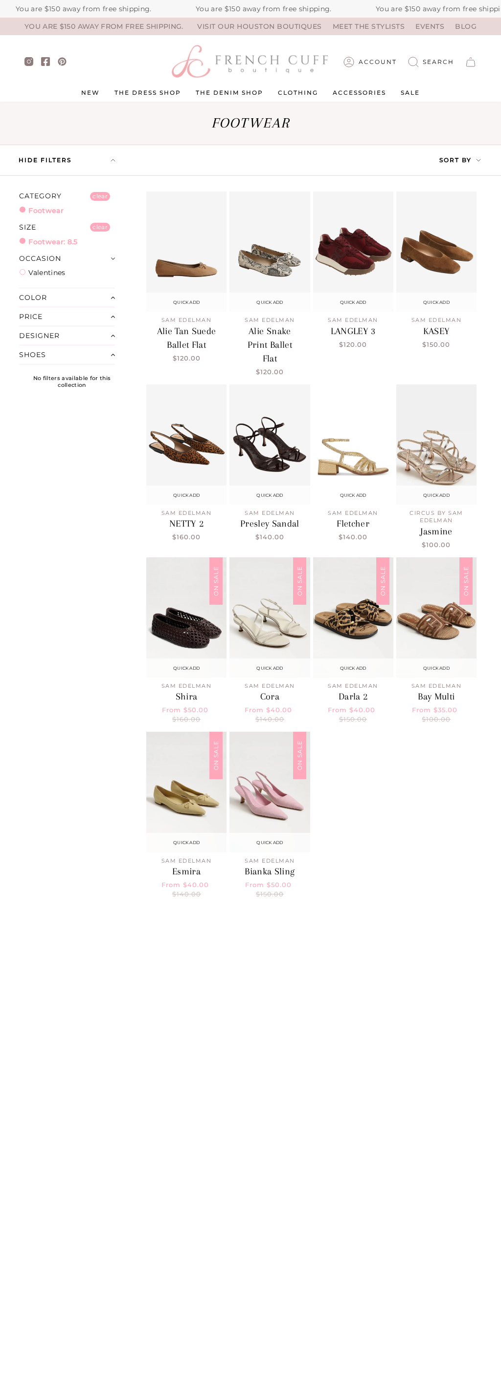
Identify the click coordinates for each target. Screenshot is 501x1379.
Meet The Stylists (369, 26)
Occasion (40, 258)
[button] (431, 62)
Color (33, 297)
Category (40, 196)
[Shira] (186, 617)
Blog (466, 26)
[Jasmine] (436, 444)
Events (429, 26)
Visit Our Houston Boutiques (259, 26)
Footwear (45, 210)
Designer (39, 335)
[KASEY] (436, 251)
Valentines (46, 272)
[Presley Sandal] (269, 444)
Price (31, 316)
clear (100, 196)
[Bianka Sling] (269, 792)
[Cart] (470, 62)
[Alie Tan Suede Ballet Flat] (186, 251)
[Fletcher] (353, 444)
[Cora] (269, 617)
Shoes (32, 354)
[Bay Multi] (436, 617)
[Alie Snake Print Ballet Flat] (269, 251)
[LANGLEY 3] (353, 251)
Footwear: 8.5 (52, 241)
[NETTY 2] (186, 444)
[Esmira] (186, 792)
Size (27, 227)
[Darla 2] (353, 617)
